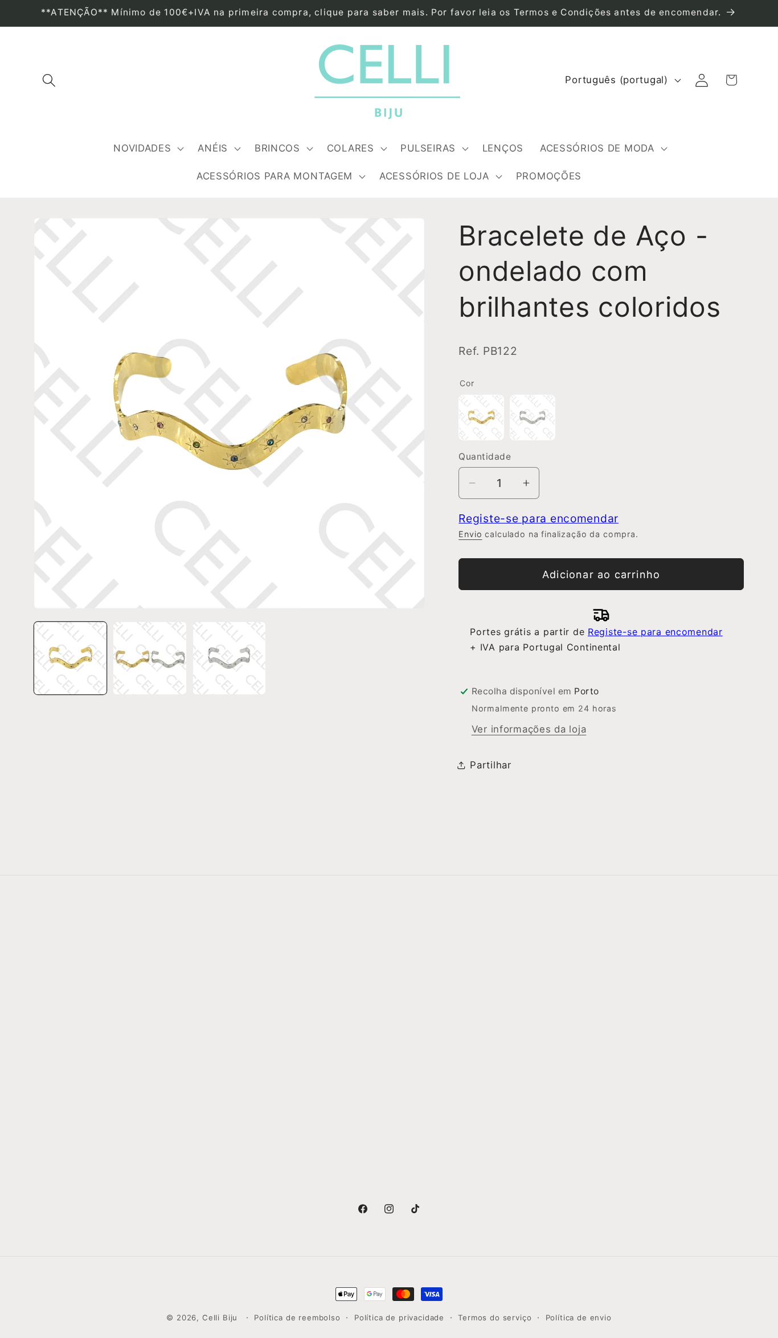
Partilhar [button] (490, 765)
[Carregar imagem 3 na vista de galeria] (229, 658)
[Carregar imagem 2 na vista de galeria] (149, 658)
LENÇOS (415, 1099)
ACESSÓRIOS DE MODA (452, 1122)
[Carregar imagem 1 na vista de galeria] (70, 658)
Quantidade (484, 456)
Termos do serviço (494, 1317)
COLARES (418, 1053)
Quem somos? (69, 985)
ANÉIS (410, 1008)
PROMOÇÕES (427, 1190)
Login (590, 985)
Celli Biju (220, 1317)
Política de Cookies (262, 1076)
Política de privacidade (399, 1317)
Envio (470, 534)
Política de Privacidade (270, 1053)
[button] (49, 80)
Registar (598, 1014)
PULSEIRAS (422, 1076)
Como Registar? (253, 985)
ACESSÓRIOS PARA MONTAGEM (473, 1145)
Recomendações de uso (273, 1031)
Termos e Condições (265, 1008)
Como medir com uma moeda (286, 1099)
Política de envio (579, 1317)
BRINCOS (417, 1031)
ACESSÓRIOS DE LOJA (450, 1167)
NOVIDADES (423, 985)
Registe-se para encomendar (538, 518)
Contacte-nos (67, 1008)
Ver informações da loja (529, 729)
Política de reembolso (297, 1317)
